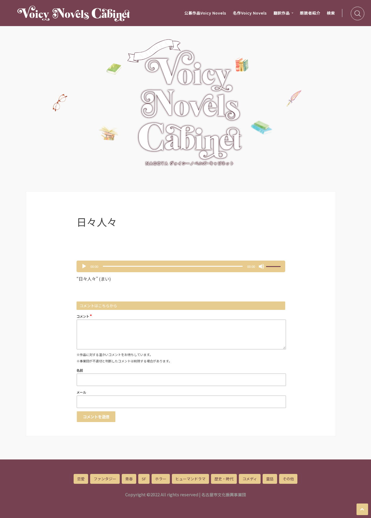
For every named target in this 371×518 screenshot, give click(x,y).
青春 (129, 478)
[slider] (274, 266)
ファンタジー (105, 478)
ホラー (160, 478)
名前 (80, 370)
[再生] (84, 266)
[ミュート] (261, 266)
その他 (288, 478)
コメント (84, 316)
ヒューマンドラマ (190, 478)
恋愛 (81, 478)
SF (144, 478)
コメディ (249, 478)
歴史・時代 (223, 478)
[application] (181, 266)
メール (81, 392)
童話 (270, 478)
